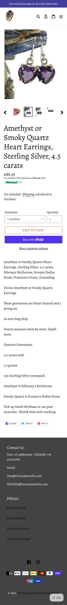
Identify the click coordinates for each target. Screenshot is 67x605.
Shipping (28, 194)
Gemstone (11, 212)
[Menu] (61, 16)
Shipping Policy (18, 528)
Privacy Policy (16, 508)
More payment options (33, 248)
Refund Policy (16, 518)
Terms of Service (18, 539)
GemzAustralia (26, 593)
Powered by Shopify (47, 593)
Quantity (52, 212)
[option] (17, 111)
